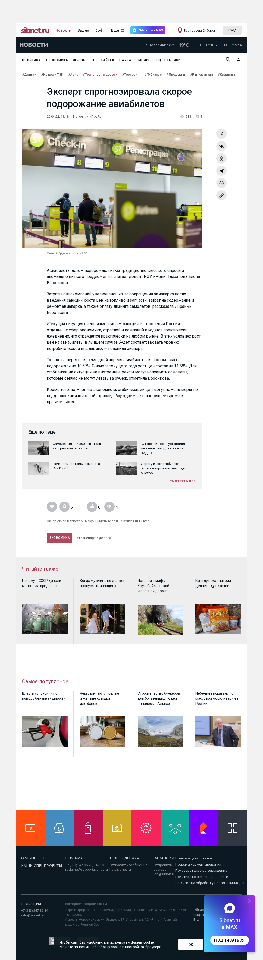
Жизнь (79, 60)
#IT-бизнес (153, 74)
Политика (31, 60)
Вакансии (164, 858)
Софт (100, 30)
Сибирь (144, 60)
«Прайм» (96, 116)
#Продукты (176, 74)
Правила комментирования (198, 864)
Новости (63, 30)
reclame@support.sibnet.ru (86, 869)
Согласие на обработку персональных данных (213, 882)
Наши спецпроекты (41, 865)
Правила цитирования (194, 858)
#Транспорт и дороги (100, 74)
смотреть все (183, 481)
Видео (83, 30)
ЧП (93, 60)
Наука (125, 60)
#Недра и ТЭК (52, 74)
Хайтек (107, 60)
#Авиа (73, 74)
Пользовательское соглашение (201, 870)
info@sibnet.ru (32, 915)
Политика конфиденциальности (201, 876)
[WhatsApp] (221, 183)
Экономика (57, 60)
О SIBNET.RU (32, 858)
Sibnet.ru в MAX (151, 30)
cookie (148, 942)
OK (190, 945)
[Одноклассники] (221, 158)
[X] (221, 134)
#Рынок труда (202, 74)
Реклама (74, 858)
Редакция (31, 903)
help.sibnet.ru (120, 869)
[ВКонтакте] (221, 146)
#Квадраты (227, 74)
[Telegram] (221, 171)
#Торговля (131, 74)
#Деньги (29, 74)
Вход (232, 29)
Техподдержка (124, 858)
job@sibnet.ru (164, 874)
